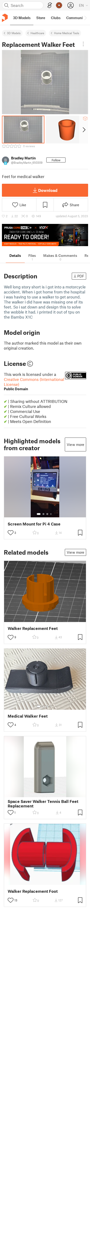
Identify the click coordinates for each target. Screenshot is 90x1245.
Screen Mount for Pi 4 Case (34, 524)
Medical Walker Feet (28, 716)
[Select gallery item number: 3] (47, 514)
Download (47, 190)
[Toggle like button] (10, 533)
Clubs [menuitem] (55, 18)
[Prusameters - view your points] (59, 5)
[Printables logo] (5, 18)
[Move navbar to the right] (85, 18)
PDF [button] (80, 276)
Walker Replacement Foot (33, 891)
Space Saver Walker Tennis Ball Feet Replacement (43, 803)
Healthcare (37, 33)
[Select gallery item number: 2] (43, 514)
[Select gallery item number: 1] (39, 514)
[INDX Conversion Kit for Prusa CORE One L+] (45, 235)
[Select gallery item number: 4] (51, 514)
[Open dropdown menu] (83, 44)
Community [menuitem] (76, 18)
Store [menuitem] (40, 18)
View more (75, 444)
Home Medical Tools (66, 33)
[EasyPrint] (49, 5)
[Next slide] (83, 129)
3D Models (14, 33)
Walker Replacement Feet (33, 628)
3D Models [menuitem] (21, 18)
